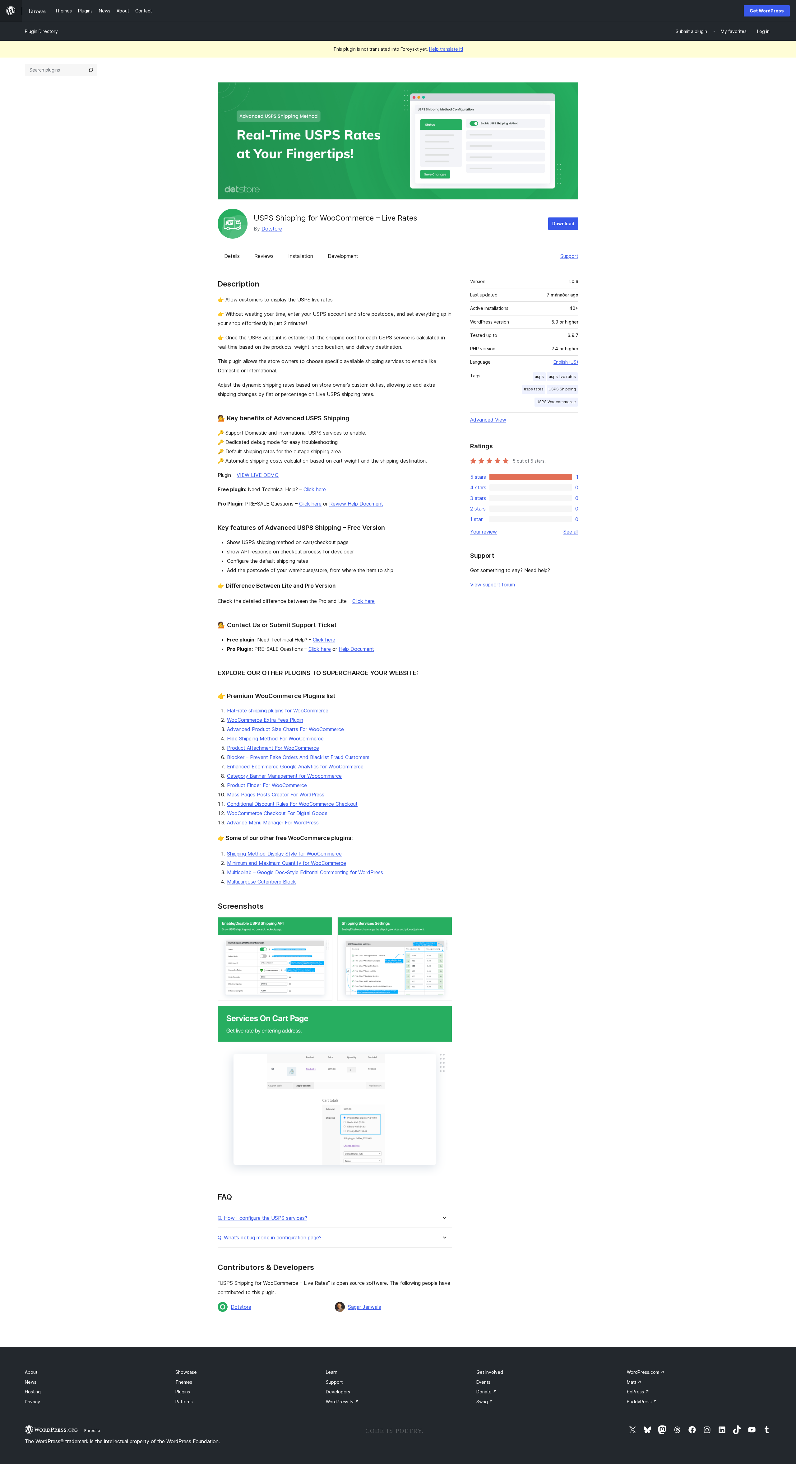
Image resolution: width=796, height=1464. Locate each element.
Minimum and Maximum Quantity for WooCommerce (286, 863)
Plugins (182, 1391)
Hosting (33, 1391)
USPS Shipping (562, 389)
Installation (300, 256)
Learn (331, 1372)
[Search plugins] (91, 70)
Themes (183, 1382)
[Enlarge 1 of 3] (324, 925)
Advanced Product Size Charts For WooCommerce (285, 729)
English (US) (565, 362)
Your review (483, 532)
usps (539, 376)
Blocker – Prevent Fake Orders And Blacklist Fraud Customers (298, 757)
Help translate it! (446, 49)
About (31, 1372)
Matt (634, 1382)
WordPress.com (645, 1372)
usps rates (534, 389)
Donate (486, 1391)
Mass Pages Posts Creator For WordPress (275, 794)
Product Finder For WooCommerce (267, 785)
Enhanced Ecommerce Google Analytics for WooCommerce (295, 766)
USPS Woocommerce (556, 401)
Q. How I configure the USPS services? (262, 1218)
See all (570, 532)
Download (563, 223)
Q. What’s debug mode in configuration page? (270, 1238)
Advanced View (488, 420)
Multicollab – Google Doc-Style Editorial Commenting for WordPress (305, 872)
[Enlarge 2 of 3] (444, 925)
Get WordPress (767, 10)
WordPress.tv (342, 1401)
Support (569, 256)
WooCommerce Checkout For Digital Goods (277, 813)
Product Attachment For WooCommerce (273, 748)
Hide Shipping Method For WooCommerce (275, 738)
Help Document (356, 649)
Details (232, 256)
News (30, 1382)
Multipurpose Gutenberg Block (261, 882)
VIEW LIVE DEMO (258, 475)
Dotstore (271, 229)
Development (343, 256)
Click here (314, 489)
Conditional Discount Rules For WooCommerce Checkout (292, 804)
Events (483, 1382)
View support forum (492, 584)
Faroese (92, 1430)
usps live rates (562, 376)
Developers (338, 1391)
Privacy (32, 1401)
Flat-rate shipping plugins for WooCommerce (277, 710)
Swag (484, 1401)
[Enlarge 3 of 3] (444, 1014)
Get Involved (489, 1372)
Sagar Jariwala (364, 1307)
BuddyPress (642, 1401)
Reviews (264, 256)
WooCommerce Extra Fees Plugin (265, 720)
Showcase (186, 1372)
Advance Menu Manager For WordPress (273, 822)
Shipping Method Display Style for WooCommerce (284, 854)
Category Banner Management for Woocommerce (284, 776)
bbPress (638, 1391)
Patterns (184, 1401)
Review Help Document (356, 504)
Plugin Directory (41, 31)
